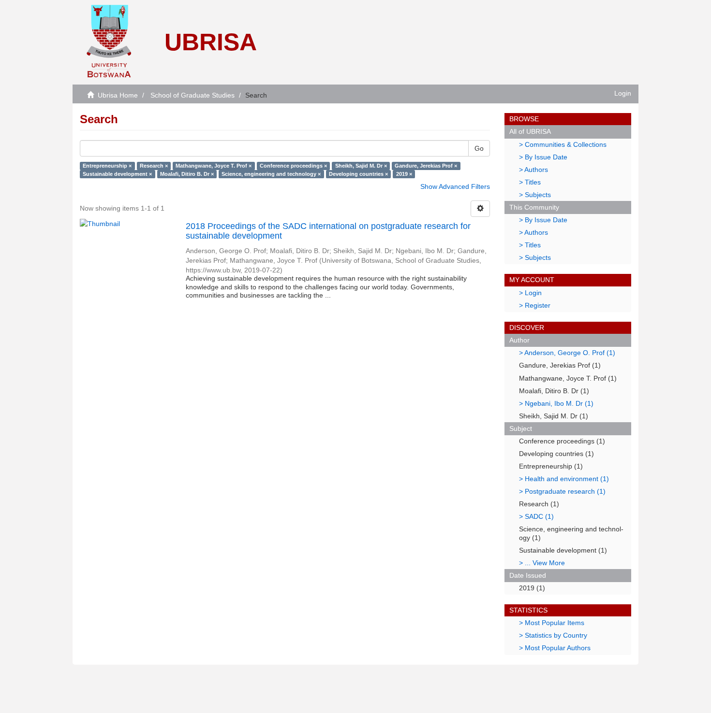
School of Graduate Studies (192, 95)
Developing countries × (358, 174)
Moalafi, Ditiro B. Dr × (187, 174)
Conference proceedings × (293, 166)
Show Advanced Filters (455, 186)
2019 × (404, 174)
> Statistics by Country (553, 635)
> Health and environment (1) (564, 479)
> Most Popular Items (551, 623)
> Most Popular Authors (555, 648)
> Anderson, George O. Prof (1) (567, 352)
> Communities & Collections (563, 144)
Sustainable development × (117, 174)
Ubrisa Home (118, 95)
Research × (154, 166)
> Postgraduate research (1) (562, 491)
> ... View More (542, 563)
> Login (530, 293)
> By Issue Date (543, 157)
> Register (534, 305)
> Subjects (535, 195)
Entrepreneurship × (107, 166)
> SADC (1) (536, 516)
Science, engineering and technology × (271, 174)
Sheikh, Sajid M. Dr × (361, 166)
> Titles (530, 182)
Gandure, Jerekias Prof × (426, 166)
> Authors (533, 169)
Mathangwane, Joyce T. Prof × (214, 166)
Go (479, 148)
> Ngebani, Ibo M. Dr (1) (556, 403)
